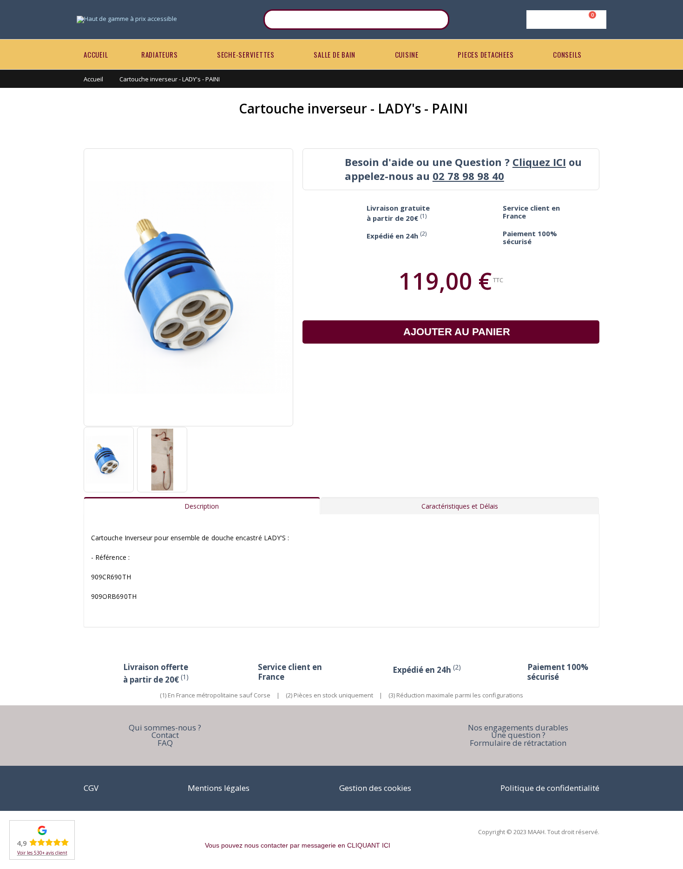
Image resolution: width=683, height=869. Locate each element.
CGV (91, 788)
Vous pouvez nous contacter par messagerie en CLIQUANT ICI (297, 845)
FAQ (165, 742)
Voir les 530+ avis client (42, 852)
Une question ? (518, 735)
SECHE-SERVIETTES (246, 54)
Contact (165, 735)
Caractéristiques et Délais (459, 506)
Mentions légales (219, 788)
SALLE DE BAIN (334, 54)
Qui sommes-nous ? (165, 727)
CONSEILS (567, 54)
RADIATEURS (159, 54)
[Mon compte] (564, 19)
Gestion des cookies (375, 788)
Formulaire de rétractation (518, 742)
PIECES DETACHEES (485, 54)
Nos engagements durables (518, 727)
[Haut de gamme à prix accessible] (127, 19)
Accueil (93, 79)
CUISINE (407, 54)
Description (201, 506)
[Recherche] (436, 19)
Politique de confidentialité (549, 788)
